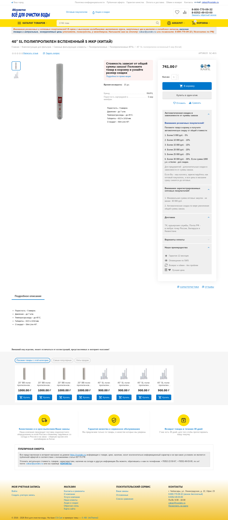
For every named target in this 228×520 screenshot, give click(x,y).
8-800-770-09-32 (202, 9)
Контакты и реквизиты (74, 491)
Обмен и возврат (174, 2)
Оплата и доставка (155, 2)
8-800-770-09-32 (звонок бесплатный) (185, 494)
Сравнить (196, 103)
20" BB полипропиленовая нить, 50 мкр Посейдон (84, 384)
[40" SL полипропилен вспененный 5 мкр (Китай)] (61, 91)
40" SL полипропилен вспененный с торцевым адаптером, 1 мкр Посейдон (104, 384)
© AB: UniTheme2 (90, 518)
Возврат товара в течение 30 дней (184, 429)
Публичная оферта (115, 2)
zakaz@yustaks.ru (34, 463)
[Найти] (157, 23)
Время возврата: (113, 84)
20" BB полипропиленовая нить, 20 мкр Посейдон (64, 384)
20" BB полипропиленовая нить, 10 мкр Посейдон (44, 384)
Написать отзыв (30, 53)
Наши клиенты (70, 500)
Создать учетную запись (23, 495)
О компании (69, 494)
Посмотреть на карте (178, 506)
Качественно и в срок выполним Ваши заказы (44, 429)
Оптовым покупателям (76, 12)
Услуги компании (72, 497)
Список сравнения (124, 499)
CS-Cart (58, 518)
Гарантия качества (135, 2)
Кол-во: (166, 77)
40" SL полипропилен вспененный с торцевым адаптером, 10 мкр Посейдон (143, 384)
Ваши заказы (122, 491)
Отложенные (122, 495)
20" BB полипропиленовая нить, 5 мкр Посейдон (24, 384)
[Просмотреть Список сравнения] (184, 14)
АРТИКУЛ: (203, 53)
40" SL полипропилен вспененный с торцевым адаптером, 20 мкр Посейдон (163, 384)
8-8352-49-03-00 (202, 12)
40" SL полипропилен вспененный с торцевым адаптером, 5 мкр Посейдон (124, 384)
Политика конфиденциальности (90, 2)
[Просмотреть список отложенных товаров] (177, 14)
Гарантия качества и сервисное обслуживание (114, 429)
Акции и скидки (102, 12)
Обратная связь (71, 506)
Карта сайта (69, 509)
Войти (14, 491)
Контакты (188, 2)
